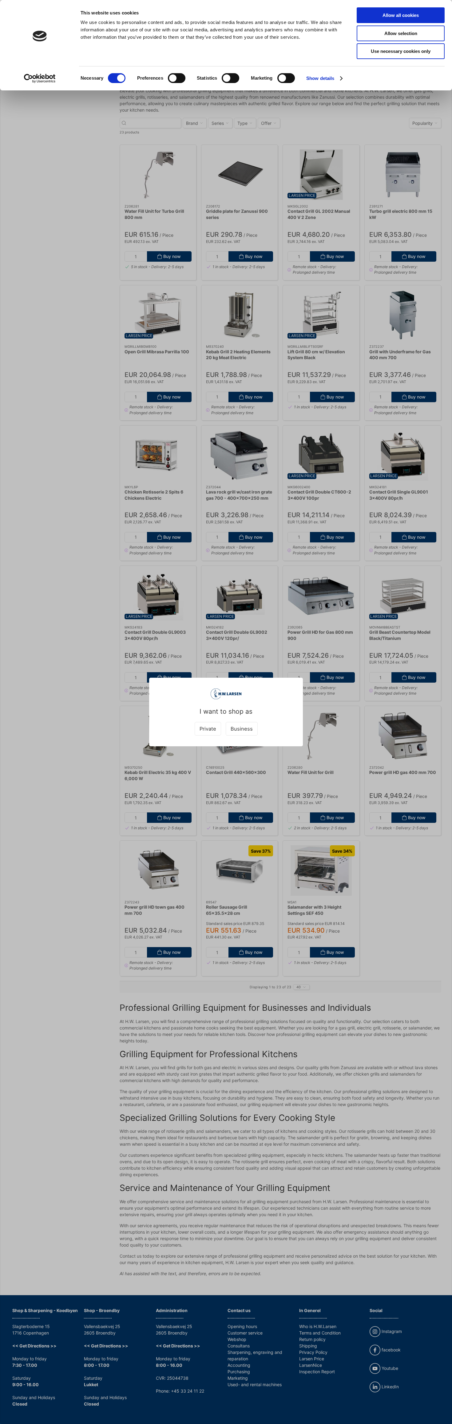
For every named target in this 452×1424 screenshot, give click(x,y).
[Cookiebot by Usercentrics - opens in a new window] (40, 78)
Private (208, 729)
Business (242, 729)
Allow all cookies (401, 15)
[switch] (176, 78)
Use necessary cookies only (400, 51)
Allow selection (400, 33)
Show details (320, 78)
